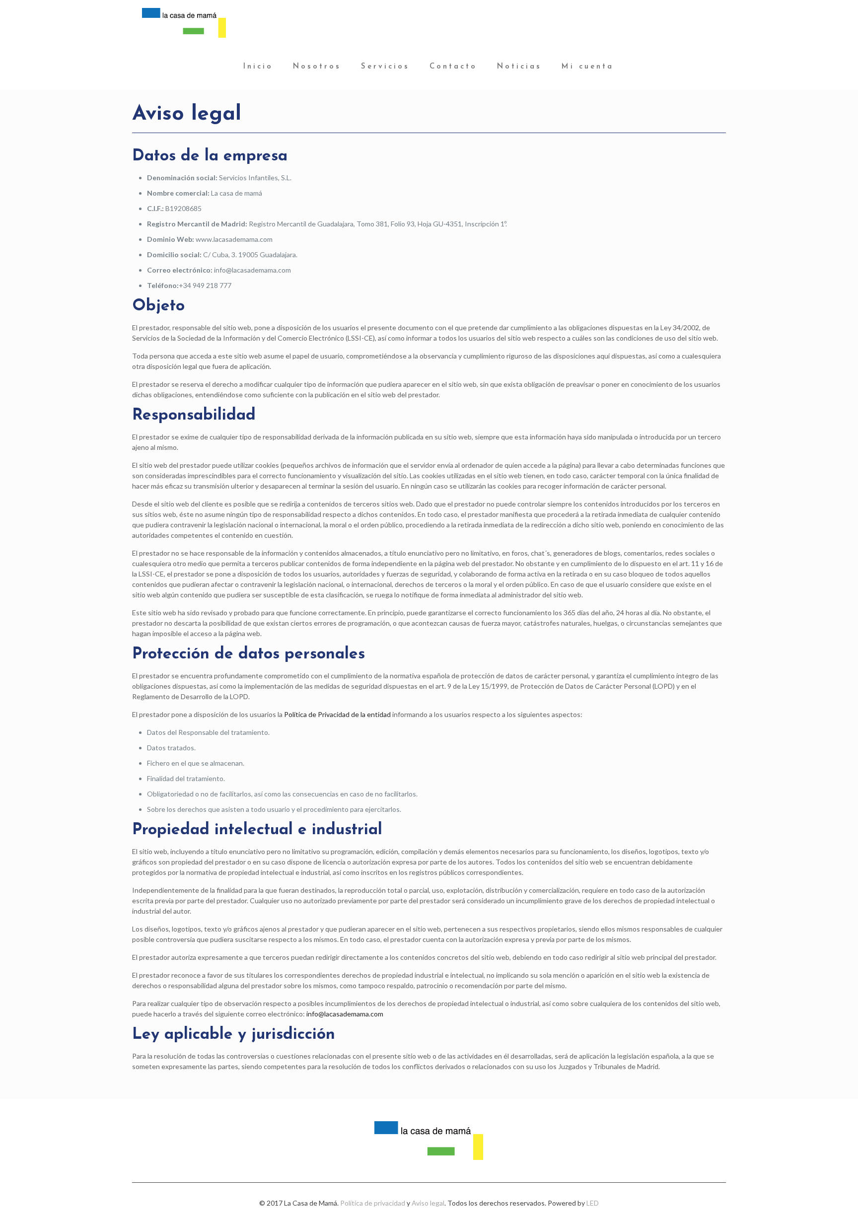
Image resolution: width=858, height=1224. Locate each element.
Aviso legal (428, 1203)
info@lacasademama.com (344, 1013)
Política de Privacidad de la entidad (337, 714)
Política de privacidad (372, 1203)
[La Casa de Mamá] (183, 22)
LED (592, 1203)
